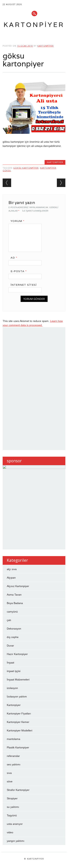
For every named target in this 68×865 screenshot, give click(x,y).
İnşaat (10, 662)
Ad (14, 257)
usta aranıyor (15, 823)
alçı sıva (12, 569)
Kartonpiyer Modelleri (19, 730)
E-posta (19, 271)
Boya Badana (15, 603)
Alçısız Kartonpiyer (18, 586)
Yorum (17, 221)
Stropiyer (12, 798)
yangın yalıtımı (15, 840)
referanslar (13, 755)
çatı (9, 620)
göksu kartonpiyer (26, 167)
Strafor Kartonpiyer (18, 789)
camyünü (12, 611)
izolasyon (12, 688)
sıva (9, 772)
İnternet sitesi (24, 284)
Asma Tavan (14, 594)
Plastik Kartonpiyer (18, 747)
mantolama (13, 738)
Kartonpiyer (34, 24)
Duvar (10, 645)
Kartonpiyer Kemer (18, 721)
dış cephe (13, 637)
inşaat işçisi (13, 671)
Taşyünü (12, 815)
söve (9, 781)
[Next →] (61, 183)
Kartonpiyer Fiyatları (19, 713)
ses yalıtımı (13, 764)
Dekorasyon (14, 628)
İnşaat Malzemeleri (18, 679)
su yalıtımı (13, 806)
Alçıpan (11, 577)
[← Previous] (7, 183)
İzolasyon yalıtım (17, 696)
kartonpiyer (45, 45)
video (10, 832)
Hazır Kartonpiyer (17, 654)
